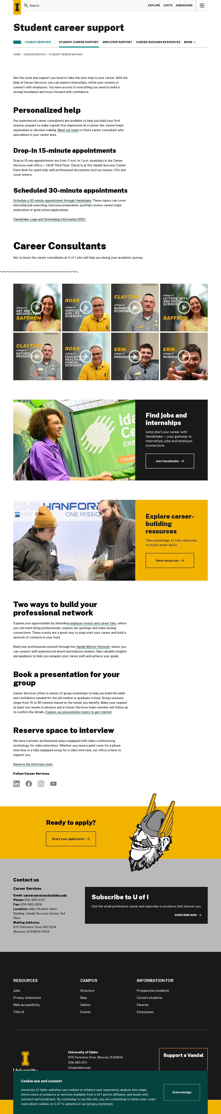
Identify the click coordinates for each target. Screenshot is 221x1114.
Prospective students (153, 991)
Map (83, 998)
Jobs (16, 991)
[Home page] (17, 7)
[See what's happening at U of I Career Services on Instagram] (41, 783)
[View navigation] (202, 5)
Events (85, 1012)
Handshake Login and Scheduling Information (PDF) (49, 219)
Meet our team (68, 130)
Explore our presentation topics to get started (78, 712)
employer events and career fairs (93, 623)
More (190, 42)
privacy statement (100, 1104)
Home (16, 54)
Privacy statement (27, 998)
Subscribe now (186, 915)
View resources (167, 560)
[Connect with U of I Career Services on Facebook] (29, 783)
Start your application (68, 839)
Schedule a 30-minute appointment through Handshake (52, 200)
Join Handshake (167, 461)
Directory (87, 991)
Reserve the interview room (32, 764)
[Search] (26, 5)
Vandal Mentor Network (93, 646)
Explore (154, 5)
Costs (167, 5)
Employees (145, 1012)
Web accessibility (26, 1005)
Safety (85, 1005)
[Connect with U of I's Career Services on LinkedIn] (16, 783)
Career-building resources (158, 42)
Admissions (184, 5)
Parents (143, 1005)
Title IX (18, 1012)
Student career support (79, 42)
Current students (149, 998)
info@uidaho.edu (79, 1067)
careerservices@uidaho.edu (45, 895)
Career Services (38, 42)
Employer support (117, 42)
